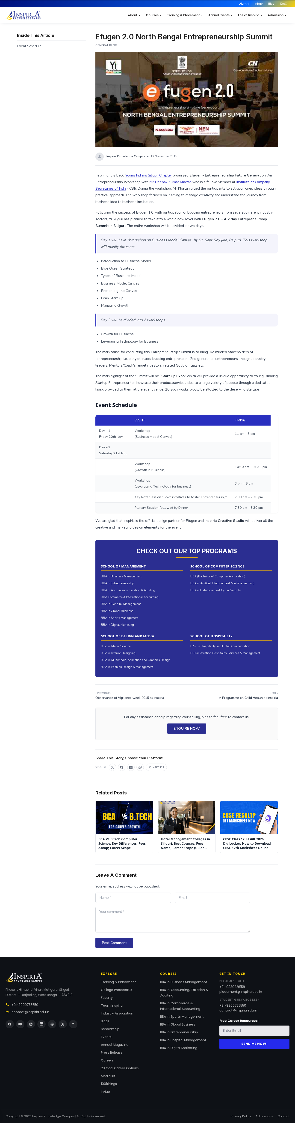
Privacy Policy (241, 1116)
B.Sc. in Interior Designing (118, 653)
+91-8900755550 (25, 1004)
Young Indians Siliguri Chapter (148, 175)
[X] (63, 1024)
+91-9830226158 (232, 987)
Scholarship (110, 1029)
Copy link (158, 767)
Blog (271, 4)
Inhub (259, 4)
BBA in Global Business (117, 611)
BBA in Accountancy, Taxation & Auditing (128, 590)
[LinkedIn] (41, 1024)
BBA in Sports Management (119, 618)
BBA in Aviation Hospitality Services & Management (225, 653)
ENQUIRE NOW (187, 728)
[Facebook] (10, 1024)
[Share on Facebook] (121, 767)
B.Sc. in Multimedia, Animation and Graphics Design (135, 660)
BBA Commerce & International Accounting (130, 597)
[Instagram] (31, 1024)
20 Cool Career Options (120, 1068)
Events (106, 1037)
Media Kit (108, 1076)
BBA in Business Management (121, 576)
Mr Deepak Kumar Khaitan (170, 182)
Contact (283, 1116)
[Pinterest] (52, 1024)
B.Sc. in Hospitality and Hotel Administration (220, 646)
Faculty (107, 997)
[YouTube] (20, 1024)
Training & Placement (183, 15)
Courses (152, 15)
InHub (105, 1091)
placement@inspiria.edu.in (240, 991)
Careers (107, 1060)
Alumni (244, 4)
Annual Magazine (114, 1044)
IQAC (283, 4)
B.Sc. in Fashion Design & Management (127, 667)
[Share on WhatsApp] (140, 767)
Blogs (105, 1021)
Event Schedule (29, 46)
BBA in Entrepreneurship (117, 583)
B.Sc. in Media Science (115, 646)
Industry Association (117, 1013)
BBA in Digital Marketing (117, 625)
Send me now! (254, 1043)
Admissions (264, 1116)
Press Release (112, 1052)
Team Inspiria (112, 1005)
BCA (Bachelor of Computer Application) (217, 576)
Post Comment (114, 942)
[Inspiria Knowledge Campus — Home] (23, 15)
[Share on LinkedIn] (131, 767)
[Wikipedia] (73, 1024)
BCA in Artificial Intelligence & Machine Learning (222, 583)
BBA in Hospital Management (121, 604)
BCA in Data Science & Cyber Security (215, 590)
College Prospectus (116, 990)
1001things (109, 1084)
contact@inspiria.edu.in (30, 1012)
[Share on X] (112, 767)
